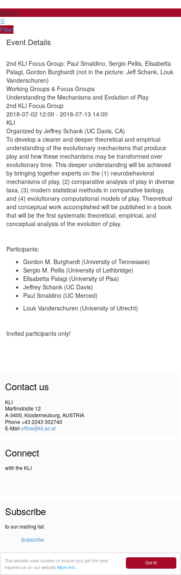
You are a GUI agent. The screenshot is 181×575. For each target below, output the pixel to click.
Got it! (151, 562)
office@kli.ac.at (38, 428)
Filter (6, 29)
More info (66, 567)
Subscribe (32, 539)
